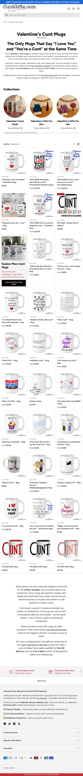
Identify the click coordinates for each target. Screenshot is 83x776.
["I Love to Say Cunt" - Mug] (14, 508)
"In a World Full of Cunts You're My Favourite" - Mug (13, 321)
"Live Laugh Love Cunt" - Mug (67, 361)
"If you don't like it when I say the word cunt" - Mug (39, 443)
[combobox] (41, 15)
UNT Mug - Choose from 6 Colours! (67, 224)
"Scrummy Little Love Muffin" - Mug (69, 402)
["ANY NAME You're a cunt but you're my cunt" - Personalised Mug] (69, 162)
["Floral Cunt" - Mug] (14, 343)
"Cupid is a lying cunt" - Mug (69, 482)
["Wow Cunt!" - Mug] (69, 302)
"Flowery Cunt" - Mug (10, 482)
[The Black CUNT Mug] (41, 549)
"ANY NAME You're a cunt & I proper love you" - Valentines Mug (41, 225)
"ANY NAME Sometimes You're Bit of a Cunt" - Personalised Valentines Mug (41, 182)
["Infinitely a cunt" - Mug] (41, 343)
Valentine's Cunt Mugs (15, 22)
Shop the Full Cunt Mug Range (13, 283)
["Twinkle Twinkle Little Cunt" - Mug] (41, 302)
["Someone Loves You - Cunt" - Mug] (14, 205)
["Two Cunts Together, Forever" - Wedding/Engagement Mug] (41, 465)
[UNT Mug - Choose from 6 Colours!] (69, 205)
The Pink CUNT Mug (65, 567)
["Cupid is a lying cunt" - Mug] (69, 465)
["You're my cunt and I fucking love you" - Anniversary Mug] (41, 508)
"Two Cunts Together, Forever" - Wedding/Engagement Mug (40, 485)
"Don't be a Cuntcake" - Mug (13, 442)
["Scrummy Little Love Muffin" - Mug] (69, 383)
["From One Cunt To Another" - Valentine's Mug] (14, 162)
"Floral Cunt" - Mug (10, 360)
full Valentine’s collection (41, 66)
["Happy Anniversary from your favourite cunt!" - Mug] (69, 508)
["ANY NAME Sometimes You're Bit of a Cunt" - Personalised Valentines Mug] (41, 162)
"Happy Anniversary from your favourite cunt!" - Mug (68, 527)
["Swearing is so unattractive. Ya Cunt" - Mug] (69, 424)
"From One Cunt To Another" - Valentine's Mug (13, 180)
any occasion (41, 698)
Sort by (6, 144)
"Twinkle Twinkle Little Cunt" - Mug (41, 321)
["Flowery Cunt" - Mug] (14, 465)
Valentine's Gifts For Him (41, 123)
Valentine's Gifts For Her (68, 123)
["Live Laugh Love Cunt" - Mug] (69, 343)
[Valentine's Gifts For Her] (68, 106)
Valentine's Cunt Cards (15, 123)
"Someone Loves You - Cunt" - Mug (13, 224)
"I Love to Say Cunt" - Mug (12, 526)
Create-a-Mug (35, 401)
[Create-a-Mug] (41, 383)
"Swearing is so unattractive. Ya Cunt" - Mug (69, 443)
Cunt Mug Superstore (49, 75)
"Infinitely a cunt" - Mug (39, 360)
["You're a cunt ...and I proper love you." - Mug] (69, 248)
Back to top (41, 681)
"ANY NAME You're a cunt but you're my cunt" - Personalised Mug (67, 182)
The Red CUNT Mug (10, 567)
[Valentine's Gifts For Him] (41, 106)
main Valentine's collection (34, 644)
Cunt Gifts (11, 768)
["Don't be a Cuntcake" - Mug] (14, 424)
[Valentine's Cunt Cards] (15, 106)
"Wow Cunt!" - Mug (65, 320)
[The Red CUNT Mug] (14, 549)
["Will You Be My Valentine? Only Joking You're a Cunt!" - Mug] (41, 248)
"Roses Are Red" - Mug (11, 401)
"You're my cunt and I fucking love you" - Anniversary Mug (41, 527)
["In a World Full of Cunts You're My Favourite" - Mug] (14, 302)
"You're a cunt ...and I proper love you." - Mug (68, 267)
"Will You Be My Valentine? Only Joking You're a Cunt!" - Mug (41, 268)
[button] (73, 8)
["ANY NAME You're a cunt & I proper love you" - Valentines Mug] (41, 205)
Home (5, 22)
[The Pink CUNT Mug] (69, 549)
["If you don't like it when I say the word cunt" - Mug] (41, 424)
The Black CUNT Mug (38, 567)
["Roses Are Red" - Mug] (14, 383)
